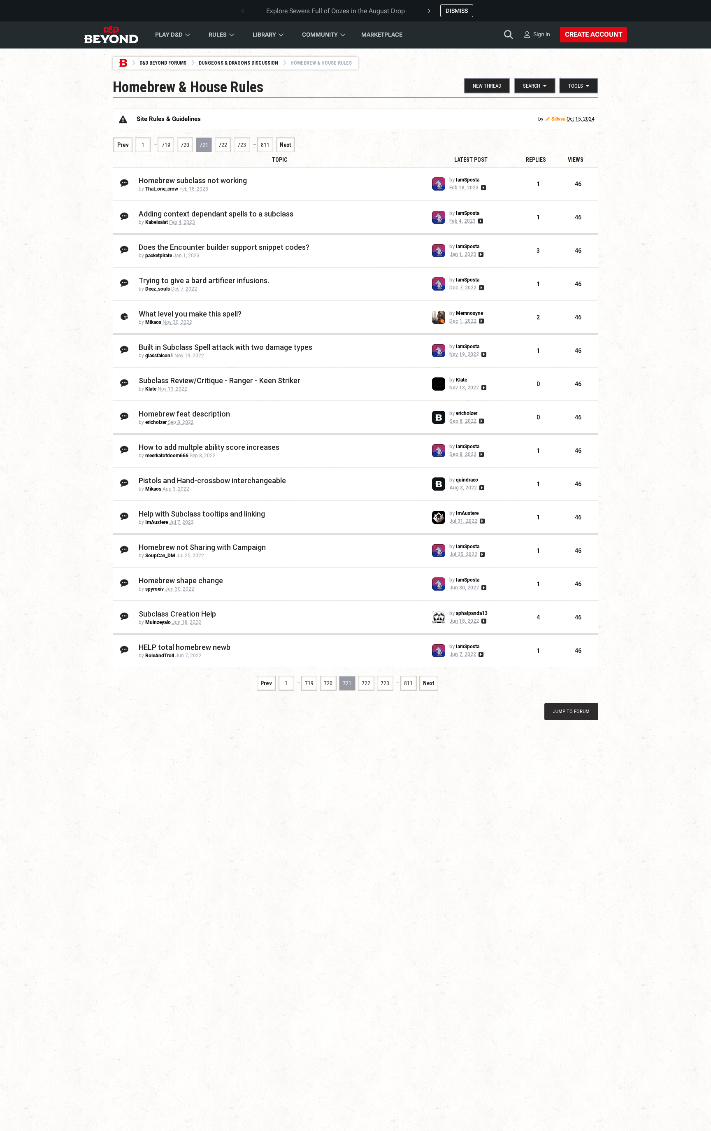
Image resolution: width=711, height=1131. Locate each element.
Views (575, 159)
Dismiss (457, 10)
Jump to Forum (571, 711)
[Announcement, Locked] (123, 119)
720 (185, 145)
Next (285, 145)
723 (241, 145)
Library (264, 34)
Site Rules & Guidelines (169, 119)
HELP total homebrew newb (184, 647)
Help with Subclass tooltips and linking (202, 514)
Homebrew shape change (181, 580)
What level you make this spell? (190, 314)
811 (265, 145)
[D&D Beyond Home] (111, 34)
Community (320, 34)
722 (222, 145)
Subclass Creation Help (177, 614)
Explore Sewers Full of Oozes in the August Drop (335, 11)
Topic (279, 159)
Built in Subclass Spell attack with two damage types (225, 347)
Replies (536, 159)
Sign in (541, 34)
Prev (123, 145)
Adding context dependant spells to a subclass (216, 213)
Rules (218, 34)
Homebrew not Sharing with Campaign (202, 547)
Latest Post (471, 159)
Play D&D (169, 34)
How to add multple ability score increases (209, 447)
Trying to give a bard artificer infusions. (204, 280)
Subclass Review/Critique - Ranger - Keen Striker (219, 380)
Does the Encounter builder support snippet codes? (224, 247)
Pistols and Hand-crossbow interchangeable (212, 480)
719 (166, 145)
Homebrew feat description (184, 414)
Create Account (593, 34)
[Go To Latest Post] (483, 188)
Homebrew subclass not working (193, 180)
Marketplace (381, 34)
